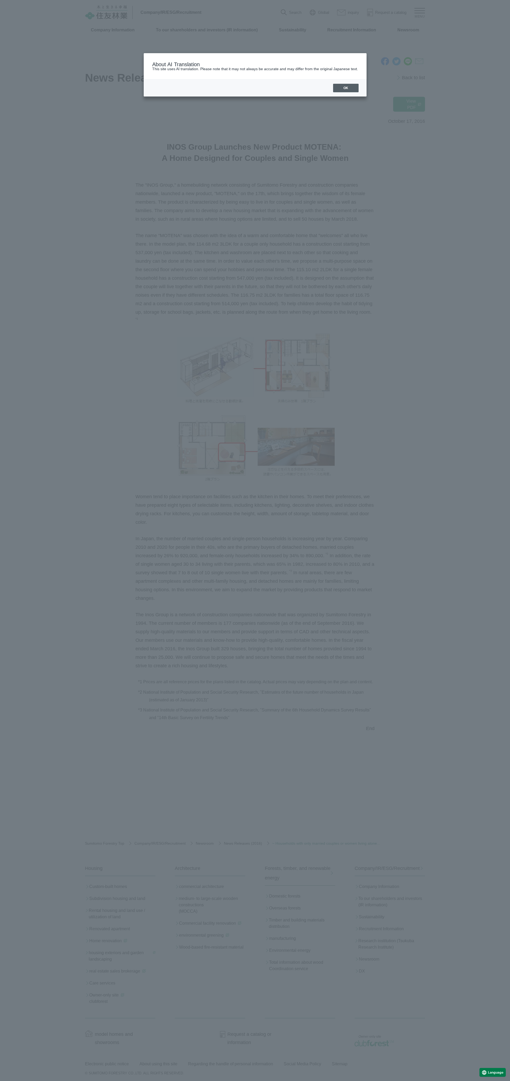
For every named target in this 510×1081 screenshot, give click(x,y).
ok (345, 88)
